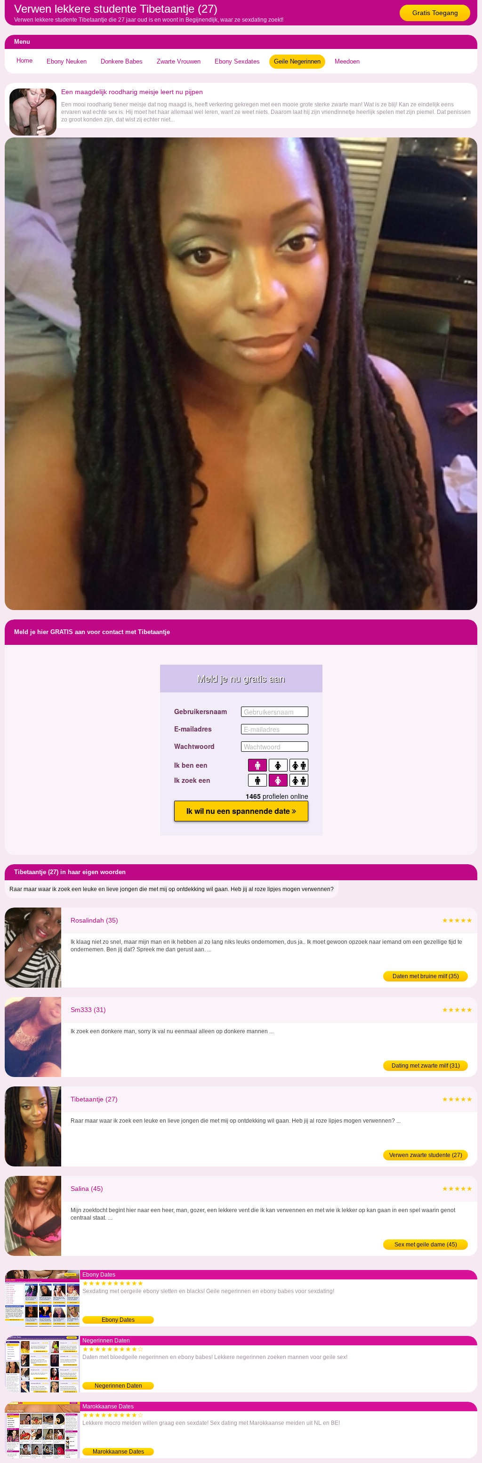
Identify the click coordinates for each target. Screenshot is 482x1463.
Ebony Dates (118, 1320)
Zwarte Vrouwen (179, 61)
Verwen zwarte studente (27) (425, 1155)
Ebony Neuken (67, 61)
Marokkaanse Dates (118, 1451)
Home (24, 60)
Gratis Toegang (435, 12)
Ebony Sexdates (237, 61)
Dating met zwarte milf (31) (426, 1065)
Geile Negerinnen (297, 61)
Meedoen (347, 61)
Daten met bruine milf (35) (426, 976)
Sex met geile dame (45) (425, 1244)
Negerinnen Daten (118, 1386)
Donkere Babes (122, 61)
